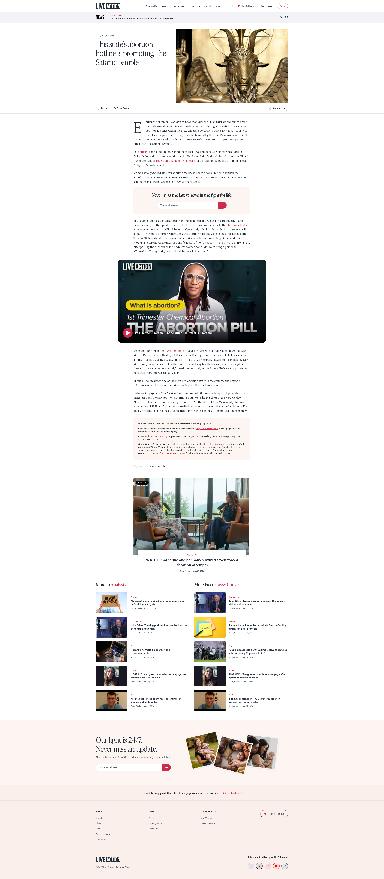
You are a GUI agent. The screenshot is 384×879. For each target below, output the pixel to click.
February (142, 152)
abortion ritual (236, 225)
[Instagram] (286, 17)
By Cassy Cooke (121, 108)
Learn (164, 6)
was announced (176, 351)
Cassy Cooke (227, 584)
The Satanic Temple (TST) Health (175, 160)
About (99, 811)
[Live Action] (108, 6)
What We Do (151, 6)
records (188, 135)
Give (282, 6)
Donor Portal (266, 6)
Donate (99, 818)
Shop (218, 6)
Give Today (231, 793)
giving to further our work (206, 428)
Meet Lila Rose (208, 823)
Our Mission (206, 818)
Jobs (98, 829)
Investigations (155, 823)
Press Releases (103, 834)
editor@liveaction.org (156, 436)
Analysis (104, 108)
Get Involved (205, 6)
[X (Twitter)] (281, 17)
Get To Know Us (208, 811)
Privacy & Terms (123, 867)
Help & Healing (248, 6)
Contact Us (101, 839)
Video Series (178, 6)
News (191, 6)
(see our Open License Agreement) (168, 453)
